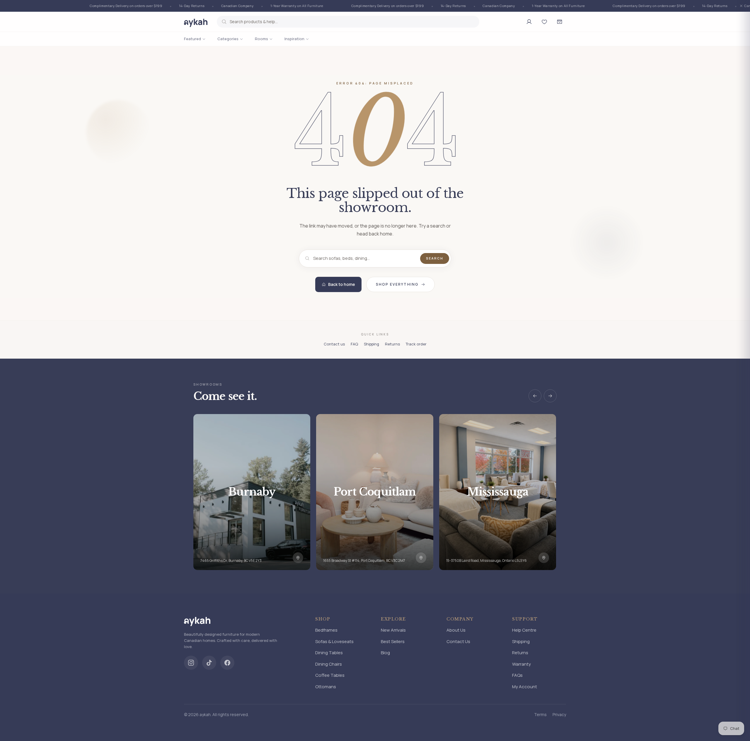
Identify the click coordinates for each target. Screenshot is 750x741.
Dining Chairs (328, 664)
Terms (540, 714)
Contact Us (458, 641)
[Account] (529, 21)
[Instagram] (191, 663)
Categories (227, 38)
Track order (416, 344)
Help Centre (524, 630)
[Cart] (559, 21)
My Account (524, 687)
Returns (392, 344)
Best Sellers (393, 641)
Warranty (521, 664)
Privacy (559, 714)
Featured (192, 38)
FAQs (517, 675)
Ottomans (325, 687)
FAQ (354, 344)
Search (434, 258)
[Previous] (535, 395)
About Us (456, 630)
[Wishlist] (544, 21)
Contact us (334, 344)
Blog (385, 653)
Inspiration (294, 38)
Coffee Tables (330, 675)
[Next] (550, 395)
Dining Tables (329, 653)
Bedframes (326, 630)
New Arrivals (393, 630)
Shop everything (397, 284)
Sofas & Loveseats (334, 641)
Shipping (371, 344)
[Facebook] (227, 663)
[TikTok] (209, 663)
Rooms (261, 38)
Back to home (341, 284)
